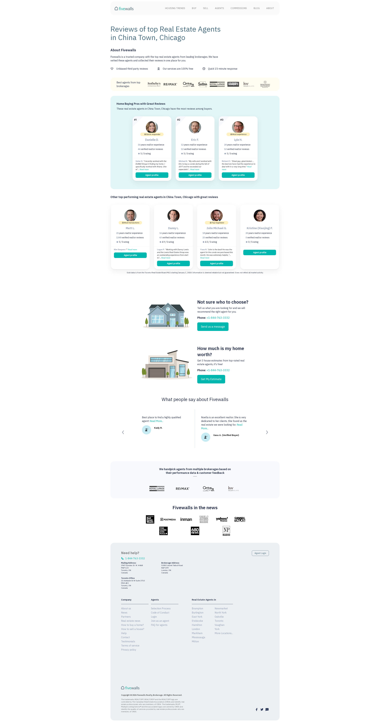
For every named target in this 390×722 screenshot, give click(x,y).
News (124, 612)
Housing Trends (175, 8)
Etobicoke (197, 620)
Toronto (219, 620)
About (270, 8)
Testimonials (128, 641)
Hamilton (197, 624)
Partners (126, 616)
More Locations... (224, 633)
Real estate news (130, 620)
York (217, 629)
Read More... (156, 421)
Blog (256, 8)
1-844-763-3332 (135, 558)
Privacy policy (128, 649)
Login (154, 616)
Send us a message (213, 326)
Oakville (219, 616)
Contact (125, 637)
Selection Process (161, 608)
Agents (219, 8)
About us (126, 608)
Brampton (197, 608)
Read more (144, 169)
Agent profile (151, 175)
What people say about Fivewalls (195, 399)
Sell (205, 8)
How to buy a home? (132, 624)
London (196, 629)
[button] (123, 432)
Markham (197, 633)
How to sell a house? (132, 629)
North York (221, 612)
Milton (195, 641)
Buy (194, 8)
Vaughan (219, 624)
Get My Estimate (211, 379)
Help (124, 633)
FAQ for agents (159, 624)
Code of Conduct (160, 612)
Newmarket (221, 608)
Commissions (239, 8)
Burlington (197, 612)
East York (197, 616)
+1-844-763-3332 (218, 317)
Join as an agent (160, 620)
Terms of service (130, 645)
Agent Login (260, 553)
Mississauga (198, 637)
